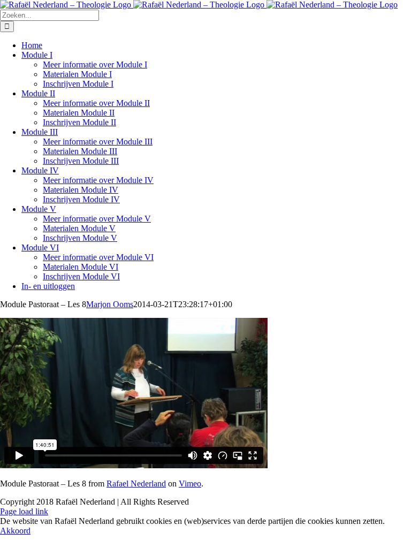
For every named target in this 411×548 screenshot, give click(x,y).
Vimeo (190, 483)
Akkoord (15, 530)
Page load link (24, 511)
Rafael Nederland (136, 483)
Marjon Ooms (109, 304)
